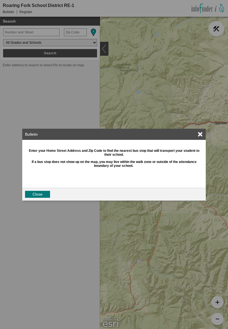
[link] (200, 134)
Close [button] (38, 194)
